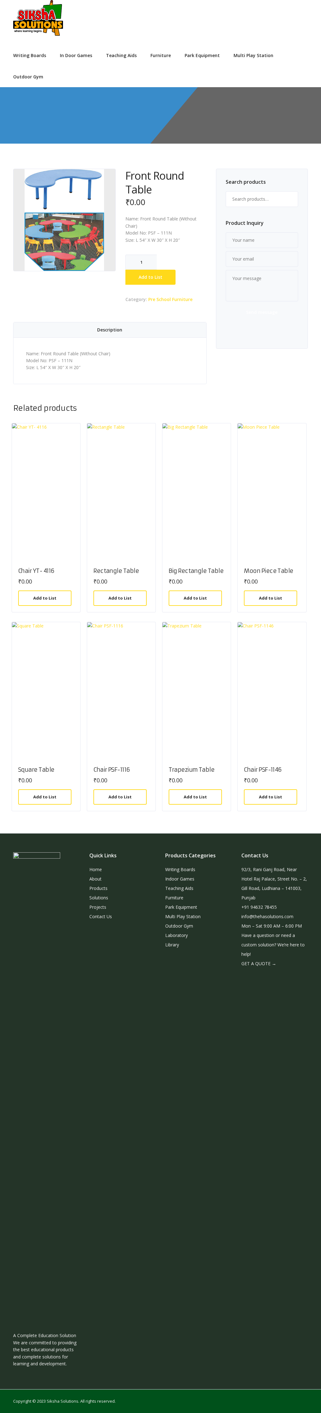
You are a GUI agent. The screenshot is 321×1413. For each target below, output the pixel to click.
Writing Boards (29, 55)
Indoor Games (179, 879)
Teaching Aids (121, 55)
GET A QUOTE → (258, 963)
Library (172, 945)
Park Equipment (202, 55)
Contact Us (100, 916)
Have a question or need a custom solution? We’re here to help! (273, 944)
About (95, 879)
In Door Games (76, 55)
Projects (97, 907)
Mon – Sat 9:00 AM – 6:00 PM (271, 926)
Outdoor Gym (28, 77)
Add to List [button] (44, 598)
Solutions (98, 898)
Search (290, 199)
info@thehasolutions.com (267, 916)
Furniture (160, 55)
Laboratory (176, 935)
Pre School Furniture (170, 299)
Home (95, 869)
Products (98, 888)
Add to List (150, 277)
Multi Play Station (253, 55)
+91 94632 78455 (259, 907)
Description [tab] (109, 330)
